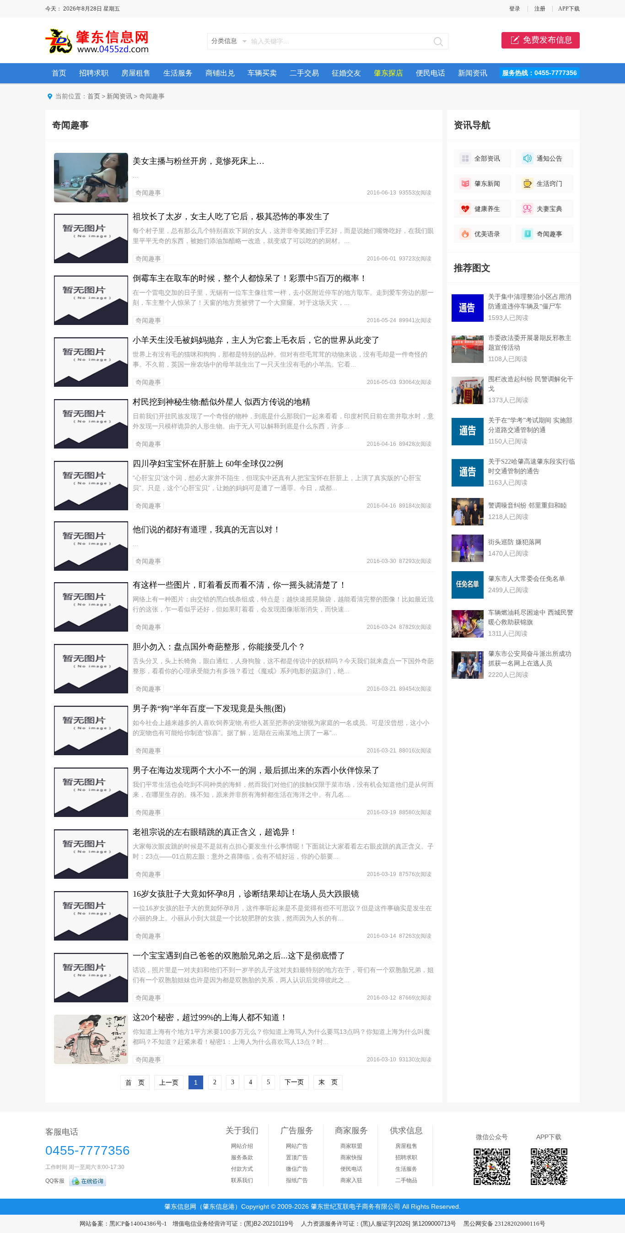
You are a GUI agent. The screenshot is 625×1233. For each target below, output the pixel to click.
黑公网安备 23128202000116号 (504, 1223)
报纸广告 (297, 1180)
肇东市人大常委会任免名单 (526, 578)
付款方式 (242, 1169)
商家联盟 (351, 1146)
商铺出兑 (220, 73)
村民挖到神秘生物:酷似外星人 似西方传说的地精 (221, 401)
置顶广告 (297, 1157)
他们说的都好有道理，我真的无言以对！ (207, 529)
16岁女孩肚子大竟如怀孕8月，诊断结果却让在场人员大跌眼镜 (246, 893)
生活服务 (178, 73)
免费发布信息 (547, 39)
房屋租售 (136, 73)
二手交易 (304, 73)
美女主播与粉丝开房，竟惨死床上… (198, 161)
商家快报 (351, 1157)
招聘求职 (93, 73)
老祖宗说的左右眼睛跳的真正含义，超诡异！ (215, 832)
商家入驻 (351, 1180)
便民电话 (430, 73)
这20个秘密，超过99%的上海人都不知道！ (210, 1017)
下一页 (294, 1082)
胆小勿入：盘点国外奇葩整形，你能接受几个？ (219, 646)
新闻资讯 (472, 73)
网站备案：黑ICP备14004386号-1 (123, 1223)
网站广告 (297, 1146)
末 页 (328, 1082)
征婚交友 (346, 73)
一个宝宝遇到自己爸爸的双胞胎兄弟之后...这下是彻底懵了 (239, 955)
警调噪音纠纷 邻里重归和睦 (527, 505)
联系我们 (242, 1180)
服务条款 (242, 1157)
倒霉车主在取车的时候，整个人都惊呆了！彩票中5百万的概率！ (250, 278)
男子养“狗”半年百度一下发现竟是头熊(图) (209, 708)
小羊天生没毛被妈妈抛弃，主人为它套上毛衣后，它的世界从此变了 (256, 340)
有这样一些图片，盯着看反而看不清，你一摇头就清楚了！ (240, 584)
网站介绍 (242, 1146)
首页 (59, 73)
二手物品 (406, 1180)
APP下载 (569, 8)
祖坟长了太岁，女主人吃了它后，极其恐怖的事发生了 (231, 216)
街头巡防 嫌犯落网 (514, 542)
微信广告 (297, 1169)
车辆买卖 (262, 73)
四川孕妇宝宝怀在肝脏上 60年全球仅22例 (208, 463)
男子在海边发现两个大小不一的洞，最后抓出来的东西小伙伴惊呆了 (256, 770)
